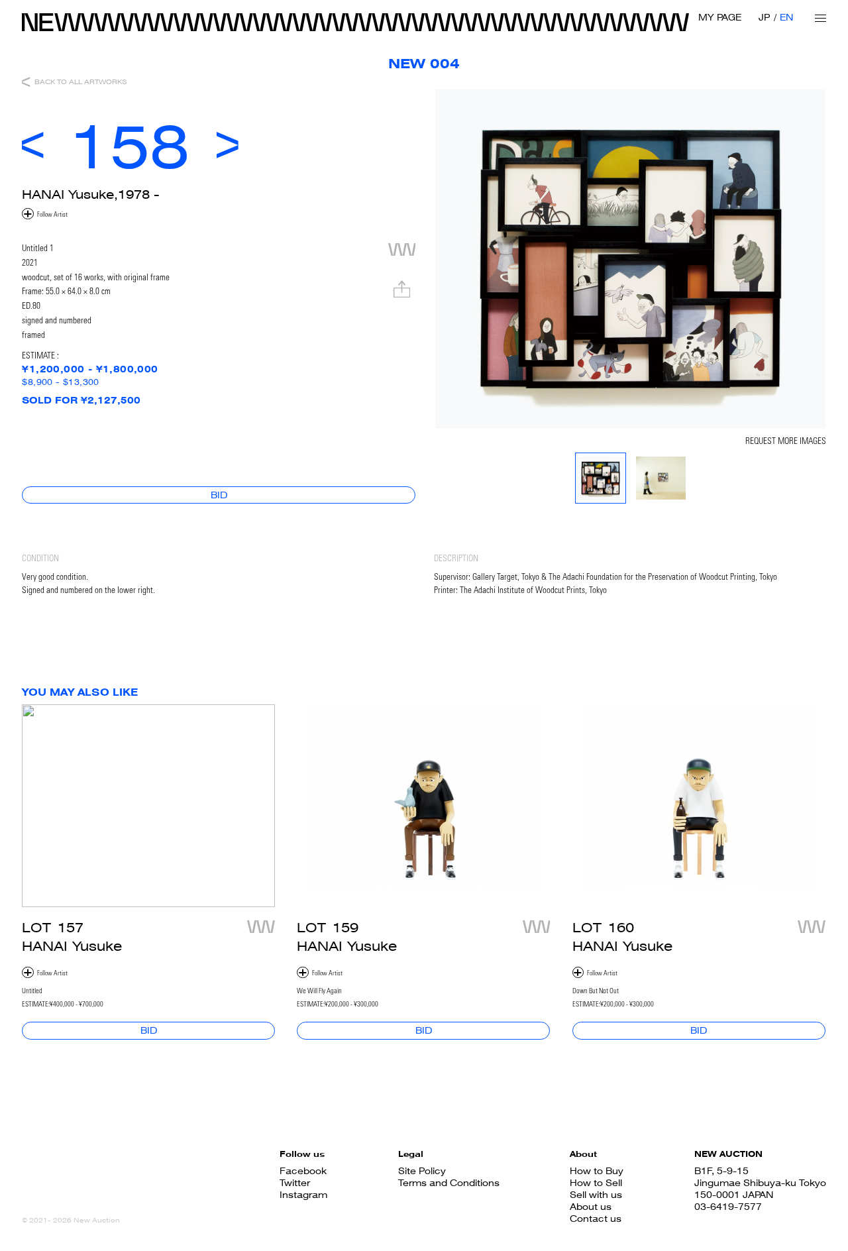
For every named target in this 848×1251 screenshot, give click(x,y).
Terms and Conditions (449, 1182)
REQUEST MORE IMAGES (785, 442)
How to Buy (596, 1171)
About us (590, 1206)
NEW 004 (424, 64)
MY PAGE (719, 17)
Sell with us (596, 1194)
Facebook (303, 1171)
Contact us (595, 1218)
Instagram (303, 1194)
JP (764, 17)
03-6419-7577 (728, 1206)
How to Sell (596, 1182)
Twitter (295, 1182)
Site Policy (422, 1171)
